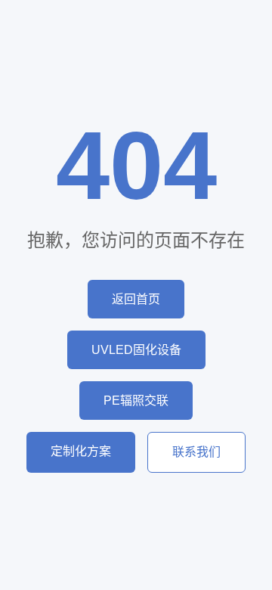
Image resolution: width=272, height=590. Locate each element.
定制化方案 (81, 451)
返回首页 (136, 299)
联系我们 (196, 452)
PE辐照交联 (136, 400)
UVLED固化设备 (136, 349)
